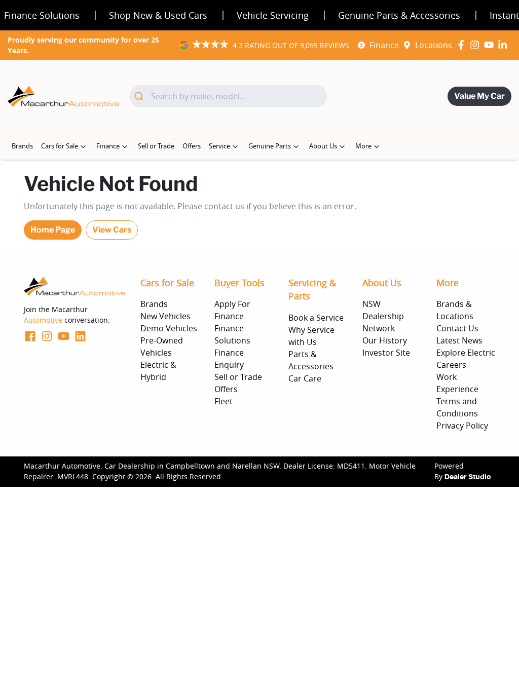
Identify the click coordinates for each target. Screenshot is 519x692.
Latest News (459, 340)
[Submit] (140, 96)
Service (219, 146)
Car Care (304, 378)
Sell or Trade (156, 146)
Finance (384, 45)
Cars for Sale (59, 146)
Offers (191, 146)
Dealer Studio (467, 477)
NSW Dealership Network (383, 316)
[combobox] (228, 96)
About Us (323, 146)
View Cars (111, 230)
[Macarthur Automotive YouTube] (491, 45)
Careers (451, 364)
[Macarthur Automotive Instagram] (477, 45)
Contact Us (457, 328)
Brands (22, 146)
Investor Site (386, 352)
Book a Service (316, 317)
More (363, 146)
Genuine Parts (269, 146)
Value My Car (479, 96)
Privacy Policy (462, 425)
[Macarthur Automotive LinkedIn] (504, 45)
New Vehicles (165, 316)
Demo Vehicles (168, 328)
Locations (433, 45)
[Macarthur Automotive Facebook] (463, 45)
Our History (384, 340)
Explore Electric (465, 352)
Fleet (223, 401)
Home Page (52, 230)
